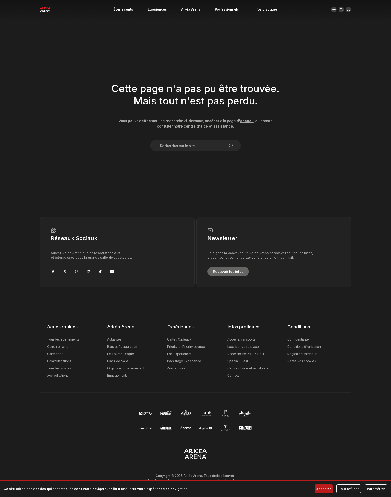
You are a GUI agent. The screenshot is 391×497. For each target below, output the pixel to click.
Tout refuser (349, 489)
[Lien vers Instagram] (76, 271)
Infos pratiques (265, 9)
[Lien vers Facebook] (53, 271)
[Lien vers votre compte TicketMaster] (348, 9)
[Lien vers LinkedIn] (88, 271)
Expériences (157, 9)
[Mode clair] (334, 9)
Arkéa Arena (190, 9)
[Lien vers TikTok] (100, 271)
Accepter (323, 489)
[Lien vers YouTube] (112, 271)
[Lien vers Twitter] (65, 271)
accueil (246, 120)
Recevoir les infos (228, 271)
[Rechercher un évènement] (341, 9)
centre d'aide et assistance (208, 126)
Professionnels (227, 9)
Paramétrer (376, 489)
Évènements (123, 9)
